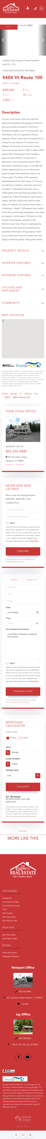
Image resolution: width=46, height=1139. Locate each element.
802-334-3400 (35, 8)
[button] (4, 40)
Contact (24, 1004)
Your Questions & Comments (17, 629)
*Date (8, 608)
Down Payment (13, 759)
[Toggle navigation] (41, 8)
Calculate (23, 787)
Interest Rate (12, 770)
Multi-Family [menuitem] (7, 913)
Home (5, 394)
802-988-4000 (25, 1039)
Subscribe (23, 551)
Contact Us (10, 465)
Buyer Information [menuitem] (10, 953)
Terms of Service (21, 702)
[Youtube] (27, 1057)
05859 (7, 398)
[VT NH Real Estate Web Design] (23, 1119)
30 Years (13, 738)
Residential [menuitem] (7, 898)
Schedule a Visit (31, 579)
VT (21, 394)
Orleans (28, 394)
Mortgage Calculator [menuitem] (11, 956)
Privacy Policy (33, 541)
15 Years (24, 738)
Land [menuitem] (5, 910)
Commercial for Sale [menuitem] (11, 902)
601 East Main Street (24, 998)
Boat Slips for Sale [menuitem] (10, 921)
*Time (8, 618)
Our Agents (20, 465)
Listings (13, 394)
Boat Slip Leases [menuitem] (9, 917)
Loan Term (11, 732)
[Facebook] (18, 1057)
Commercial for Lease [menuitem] (11, 906)
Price (8, 747)
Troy (36, 394)
